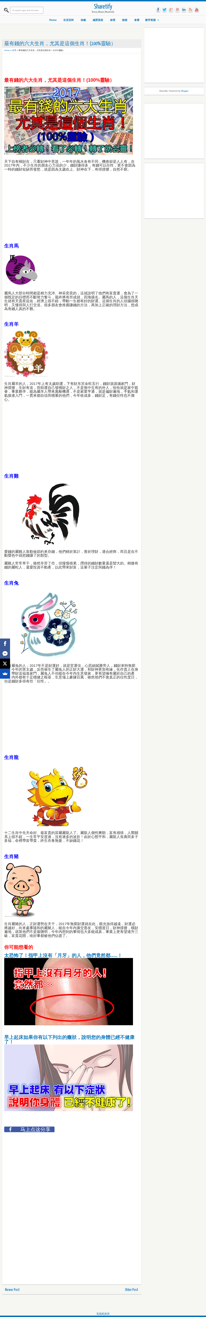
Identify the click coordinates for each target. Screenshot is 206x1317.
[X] (5, 664)
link (184, 10)
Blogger (184, 91)
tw (164, 10)
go (171, 10)
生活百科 (68, 19)
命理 (112, 19)
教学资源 (150, 19)
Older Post (131, 1290)
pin (177, 10)
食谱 (136, 19)
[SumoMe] (5, 674)
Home (53, 19)
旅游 (124, 19)
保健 (83, 19)
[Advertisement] (77, 64)
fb (158, 10)
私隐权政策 (103, 1313)
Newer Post (12, 1290)
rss (190, 10)
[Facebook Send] (5, 654)
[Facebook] (5, 644)
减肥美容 (98, 19)
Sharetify (103, 7)
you (197, 10)
